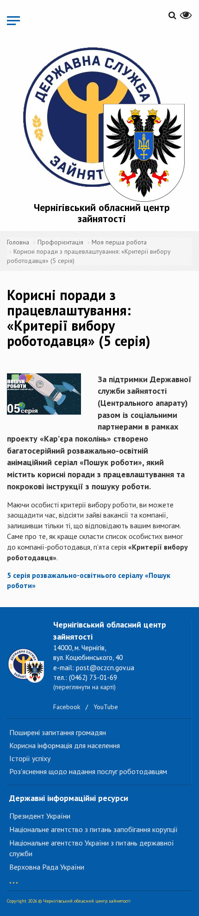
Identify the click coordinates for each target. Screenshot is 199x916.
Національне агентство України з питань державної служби (91, 848)
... (13, 878)
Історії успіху (29, 758)
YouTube (105, 707)
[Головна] (102, 122)
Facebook (66, 707)
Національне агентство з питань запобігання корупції (93, 829)
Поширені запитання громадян (57, 732)
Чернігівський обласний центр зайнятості (102, 213)
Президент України (39, 815)
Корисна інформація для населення (64, 745)
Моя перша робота (119, 242)
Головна (18, 242)
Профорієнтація (60, 242)
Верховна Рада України (46, 866)
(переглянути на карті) (84, 687)
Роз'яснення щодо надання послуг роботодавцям (88, 771)
